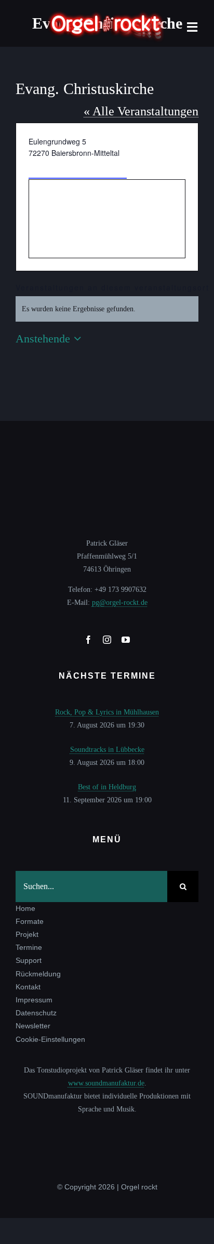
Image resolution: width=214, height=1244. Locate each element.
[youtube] (126, 640)
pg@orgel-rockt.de (120, 602)
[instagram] (107, 640)
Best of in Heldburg (107, 787)
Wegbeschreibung (78, 169)
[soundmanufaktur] (107, 1126)
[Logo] (107, 14)
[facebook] (88, 640)
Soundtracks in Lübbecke (107, 749)
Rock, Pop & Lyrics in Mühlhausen (107, 712)
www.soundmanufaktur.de (106, 1083)
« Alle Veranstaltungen (141, 111)
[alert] (107, 309)
